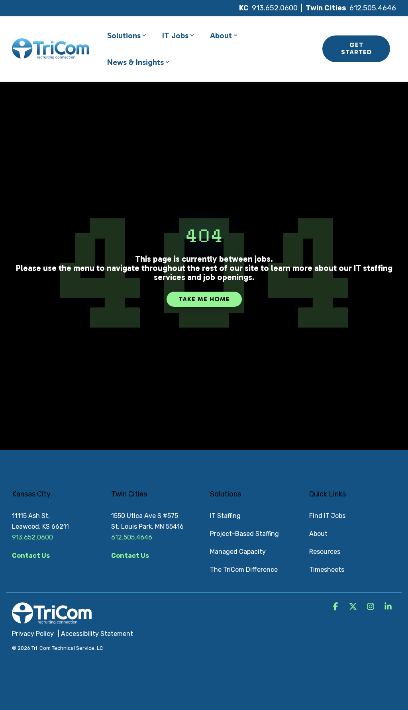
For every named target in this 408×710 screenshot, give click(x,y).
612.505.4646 (372, 8)
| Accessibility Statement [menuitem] (95, 633)
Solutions (124, 35)
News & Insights (135, 62)
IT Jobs (175, 35)
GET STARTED (356, 48)
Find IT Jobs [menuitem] (327, 516)
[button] (336, 607)
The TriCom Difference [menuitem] (244, 569)
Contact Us (31, 555)
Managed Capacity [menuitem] (238, 551)
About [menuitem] (318, 533)
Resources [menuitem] (324, 551)
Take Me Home (204, 299)
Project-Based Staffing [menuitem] (244, 533)
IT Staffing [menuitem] (225, 516)
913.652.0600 (275, 8)
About (221, 35)
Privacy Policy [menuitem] (33, 633)
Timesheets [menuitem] (326, 569)
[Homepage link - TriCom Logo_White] (52, 620)
